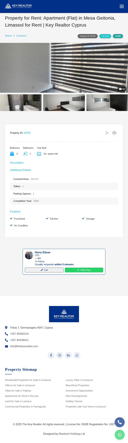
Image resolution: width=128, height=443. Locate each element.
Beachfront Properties (77, 385)
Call (46, 270)
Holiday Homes (74, 401)
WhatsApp (85, 270)
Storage (90, 218)
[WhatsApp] (120, 435)
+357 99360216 (19, 333)
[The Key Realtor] (19, 6)
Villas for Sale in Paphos (18, 390)
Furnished (19, 218)
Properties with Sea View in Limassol (86, 406)
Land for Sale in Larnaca (18, 401)
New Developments (76, 395)
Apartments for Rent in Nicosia (21, 395)
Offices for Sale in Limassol (20, 385)
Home (8, 35)
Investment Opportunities (79, 390)
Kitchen (54, 218)
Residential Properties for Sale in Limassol (28, 380)
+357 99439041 (19, 340)
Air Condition (21, 225)
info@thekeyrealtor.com (24, 346)
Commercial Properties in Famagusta (25, 406)
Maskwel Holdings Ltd (72, 433)
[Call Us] (120, 422)
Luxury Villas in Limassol (79, 380)
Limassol (21, 35)
